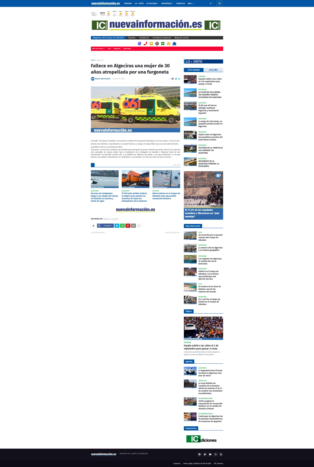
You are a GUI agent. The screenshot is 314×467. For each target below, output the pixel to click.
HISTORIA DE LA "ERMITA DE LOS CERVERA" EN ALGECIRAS (210, 150)
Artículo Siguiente (172, 233)
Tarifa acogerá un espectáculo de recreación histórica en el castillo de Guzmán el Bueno (210, 405)
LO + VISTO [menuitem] (139, 3)
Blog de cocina (182, 37)
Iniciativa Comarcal (162, 37)
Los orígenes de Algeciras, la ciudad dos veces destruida (210, 261)
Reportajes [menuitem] (167, 3)
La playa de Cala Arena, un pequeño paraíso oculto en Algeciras (210, 124)
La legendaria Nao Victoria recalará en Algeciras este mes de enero (210, 373)
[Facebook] (173, 79)
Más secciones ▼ (98, 48)
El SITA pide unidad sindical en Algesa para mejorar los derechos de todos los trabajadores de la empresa (134, 197)
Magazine (117, 48)
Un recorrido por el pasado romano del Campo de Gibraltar (210, 237)
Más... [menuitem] (190, 3)
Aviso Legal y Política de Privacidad (197, 463)
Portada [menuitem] (128, 3)
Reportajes (127, 48)
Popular (132, 37)
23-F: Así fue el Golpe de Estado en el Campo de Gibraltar (209, 302)
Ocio (109, 48)
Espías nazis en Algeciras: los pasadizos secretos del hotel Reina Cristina (210, 137)
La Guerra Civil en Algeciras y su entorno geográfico (210, 248)
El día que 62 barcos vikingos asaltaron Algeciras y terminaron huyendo (208, 109)
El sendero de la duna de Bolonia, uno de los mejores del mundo (209, 289)
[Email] (133, 226)
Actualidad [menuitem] (151, 3)
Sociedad (114, 219)
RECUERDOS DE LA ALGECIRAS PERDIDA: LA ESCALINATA (208, 163)
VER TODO (176, 165)
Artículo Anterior (98, 233)
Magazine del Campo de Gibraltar (108, 37)
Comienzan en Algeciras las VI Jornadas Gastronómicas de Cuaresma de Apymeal (210, 419)
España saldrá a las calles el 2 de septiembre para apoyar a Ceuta (210, 81)
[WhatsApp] (179, 79)
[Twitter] (176, 79)
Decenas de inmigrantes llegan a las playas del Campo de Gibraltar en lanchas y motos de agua (104, 197)
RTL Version (218, 463)
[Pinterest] (127, 226)
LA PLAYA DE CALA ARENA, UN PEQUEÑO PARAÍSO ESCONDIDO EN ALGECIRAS (209, 94)
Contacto (176, 463)
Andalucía (144, 37)
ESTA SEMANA (194, 70)
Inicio (93, 60)
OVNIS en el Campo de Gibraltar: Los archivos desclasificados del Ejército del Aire (208, 275)
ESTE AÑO (213, 70)
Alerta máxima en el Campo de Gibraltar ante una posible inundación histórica (166, 196)
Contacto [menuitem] (180, 3)
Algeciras (100, 60)
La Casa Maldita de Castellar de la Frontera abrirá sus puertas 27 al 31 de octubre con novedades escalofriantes (210, 388)
